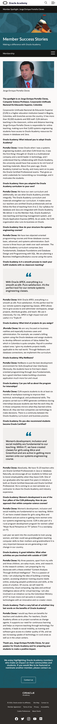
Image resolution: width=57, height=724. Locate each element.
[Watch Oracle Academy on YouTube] (35, 720)
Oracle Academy (18, 3)
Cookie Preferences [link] (23, 711)
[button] (53, 3)
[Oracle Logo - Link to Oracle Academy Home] (5, 3)
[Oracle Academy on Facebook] (16, 720)
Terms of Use (27, 707)
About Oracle (36, 711)
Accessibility (45, 707)
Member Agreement (14, 707)
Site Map (36, 703)
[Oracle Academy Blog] (41, 720)
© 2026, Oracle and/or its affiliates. (19, 703)
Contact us (28, 680)
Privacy (36, 707)
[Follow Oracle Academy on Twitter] (23, 720)
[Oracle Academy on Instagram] (29, 720)
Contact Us (45, 703)
